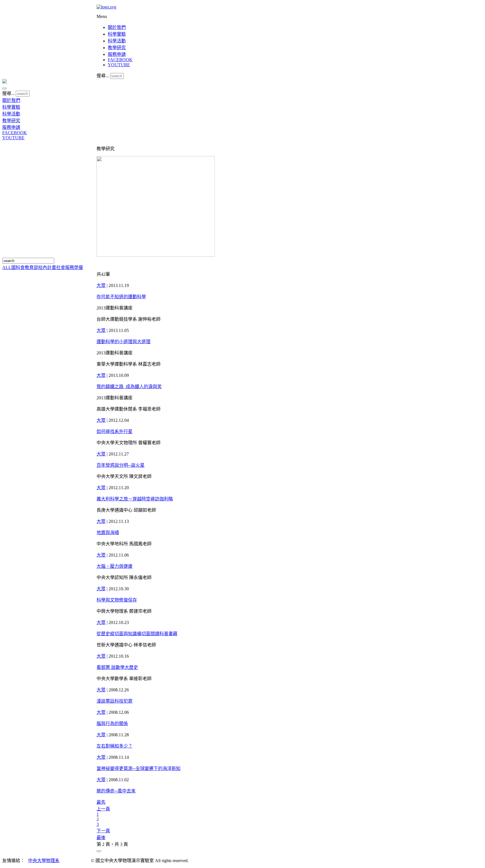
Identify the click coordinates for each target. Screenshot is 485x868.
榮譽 (78, 267)
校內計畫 (47, 267)
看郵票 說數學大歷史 (117, 667)
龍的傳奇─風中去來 (116, 791)
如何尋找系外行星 (114, 431)
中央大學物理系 (44, 860)
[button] (4, 88)
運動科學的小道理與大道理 (123, 341)
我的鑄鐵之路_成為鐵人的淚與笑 (129, 386)
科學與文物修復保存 (117, 600)
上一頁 (103, 809)
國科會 (18, 267)
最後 (101, 837)
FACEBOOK (120, 59)
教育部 (31, 267)
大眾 (101, 285)
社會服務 (65, 267)
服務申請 (117, 54)
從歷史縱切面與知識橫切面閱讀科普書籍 (137, 633)
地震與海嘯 (108, 532)
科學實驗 (117, 34)
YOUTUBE (119, 64)
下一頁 (103, 830)
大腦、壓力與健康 (114, 566)
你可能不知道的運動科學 (121, 296)
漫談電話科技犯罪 (114, 701)
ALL (6, 267)
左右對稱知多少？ (114, 746)
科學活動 (117, 40)
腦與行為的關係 (112, 723)
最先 (101, 802)
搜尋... (103, 75)
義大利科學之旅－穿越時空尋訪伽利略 (135, 498)
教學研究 (117, 47)
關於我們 (117, 27)
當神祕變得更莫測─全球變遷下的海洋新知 (138, 768)
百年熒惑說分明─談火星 (121, 465)
